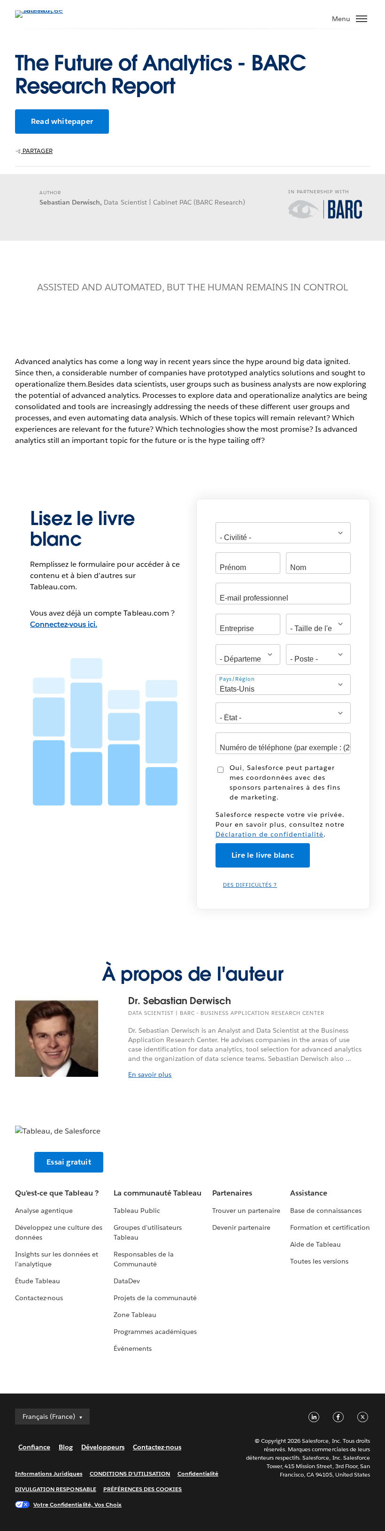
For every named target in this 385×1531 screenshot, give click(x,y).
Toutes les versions (319, 1261)
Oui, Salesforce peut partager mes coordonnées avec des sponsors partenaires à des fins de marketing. (285, 782)
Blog (66, 1447)
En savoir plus (149, 1074)
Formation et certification (330, 1227)
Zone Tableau (135, 1314)
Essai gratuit (68, 1162)
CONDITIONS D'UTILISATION (130, 1474)
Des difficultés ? (250, 885)
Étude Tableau (37, 1281)
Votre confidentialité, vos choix (77, 1504)
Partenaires (232, 1193)
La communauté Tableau (157, 1193)
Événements (133, 1348)
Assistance (308, 1193)
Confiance (34, 1447)
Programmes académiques (155, 1331)
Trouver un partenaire (246, 1210)
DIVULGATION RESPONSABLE (55, 1489)
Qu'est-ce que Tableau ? (57, 1193)
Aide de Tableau (315, 1244)
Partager (37, 151)
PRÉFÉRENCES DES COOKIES (142, 1489)
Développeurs (102, 1447)
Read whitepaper (62, 121)
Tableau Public (137, 1210)
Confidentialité (197, 1474)
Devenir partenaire (241, 1227)
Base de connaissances (326, 1210)
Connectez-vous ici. (63, 624)
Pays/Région (237, 679)
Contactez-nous (39, 1298)
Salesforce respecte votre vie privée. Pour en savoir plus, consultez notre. (280, 824)
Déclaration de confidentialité (269, 834)
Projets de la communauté (155, 1298)
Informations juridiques (49, 1474)
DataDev (127, 1281)
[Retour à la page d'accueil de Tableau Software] (48, 10)
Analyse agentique (44, 1210)
